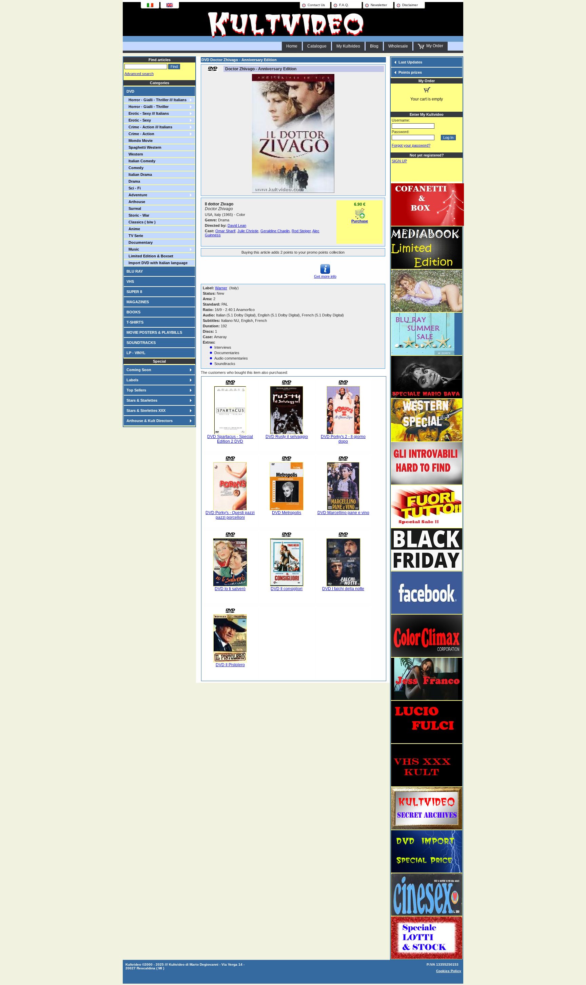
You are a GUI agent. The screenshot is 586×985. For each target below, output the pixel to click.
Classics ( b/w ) (141, 222)
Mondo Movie (139, 141)
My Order (433, 45)
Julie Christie (247, 231)
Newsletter (379, 5)
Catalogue (317, 46)
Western (134, 154)
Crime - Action (140, 134)
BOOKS (133, 312)
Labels (132, 380)
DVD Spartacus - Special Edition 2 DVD (230, 439)
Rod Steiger (301, 231)
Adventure (136, 195)
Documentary (139, 242)
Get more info (325, 276)
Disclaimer (410, 5)
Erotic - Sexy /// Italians (147, 113)
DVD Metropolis (286, 512)
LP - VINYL (135, 353)
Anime (133, 229)
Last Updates (410, 62)
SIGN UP (399, 161)
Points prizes (410, 72)
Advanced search (139, 74)
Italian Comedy (140, 161)
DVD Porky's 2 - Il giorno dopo (343, 439)
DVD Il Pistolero (230, 664)
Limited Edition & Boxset (149, 256)
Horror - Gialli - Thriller (147, 107)
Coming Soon (138, 370)
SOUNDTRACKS (141, 343)
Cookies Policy (448, 971)
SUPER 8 (134, 292)
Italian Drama (139, 174)
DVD (130, 91)
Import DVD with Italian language (157, 263)
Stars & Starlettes (141, 400)
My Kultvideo (348, 46)
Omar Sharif (225, 231)
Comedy (134, 168)
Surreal (133, 208)
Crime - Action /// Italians (149, 127)
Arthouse (135, 202)
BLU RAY (134, 271)
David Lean (237, 225)
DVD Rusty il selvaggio (287, 436)
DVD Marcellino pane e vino (343, 512)
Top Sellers (136, 390)
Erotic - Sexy (138, 120)
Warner (221, 288)
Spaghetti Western (143, 147)
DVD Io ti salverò (230, 588)
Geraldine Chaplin (275, 231)
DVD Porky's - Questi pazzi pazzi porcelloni (230, 515)
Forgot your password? (411, 145)
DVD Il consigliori (286, 588)
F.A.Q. (344, 5)
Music (132, 249)
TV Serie (134, 236)
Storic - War (137, 215)
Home (291, 46)
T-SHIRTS (134, 322)
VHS (130, 281)
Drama (133, 181)
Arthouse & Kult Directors (149, 421)
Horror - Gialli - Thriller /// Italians (156, 100)
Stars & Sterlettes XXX (145, 410)
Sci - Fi (133, 188)
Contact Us (316, 5)
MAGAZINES (137, 302)
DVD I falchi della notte (343, 588)
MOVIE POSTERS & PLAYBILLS (154, 332)
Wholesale (398, 46)
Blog (374, 46)
